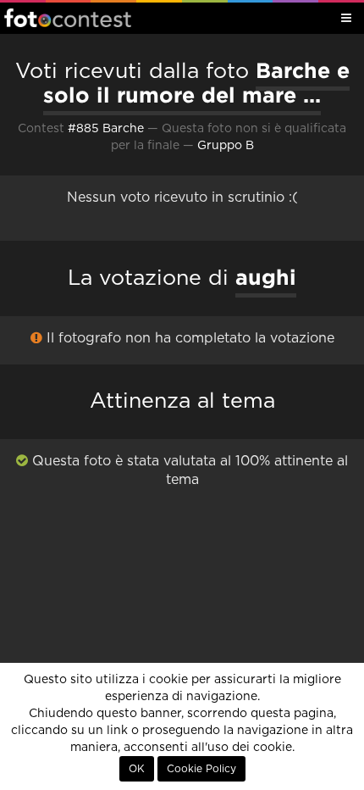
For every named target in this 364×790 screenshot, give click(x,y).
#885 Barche (106, 129)
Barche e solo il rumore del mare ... (196, 82)
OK (137, 769)
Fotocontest (67, 18)
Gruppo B (225, 146)
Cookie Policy (201, 769)
